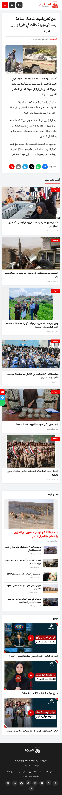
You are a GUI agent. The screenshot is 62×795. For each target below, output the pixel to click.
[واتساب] (38, 166)
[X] (31, 166)
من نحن (36, 765)
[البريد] (18, 166)
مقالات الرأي (33, 772)
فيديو (24, 772)
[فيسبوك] (45, 166)
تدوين (25, 776)
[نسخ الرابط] (12, 166)
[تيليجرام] (25, 166)
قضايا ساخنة (43, 772)
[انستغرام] (35, 783)
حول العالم (10, 772)
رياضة (18, 772)
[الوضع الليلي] (19, 5)
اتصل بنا (28, 765)
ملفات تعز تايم (34, 776)
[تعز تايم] (49, 5)
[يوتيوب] (41, 783)
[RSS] (31, 788)
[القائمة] (5, 5)
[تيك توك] (28, 782)
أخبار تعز (53, 39)
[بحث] (12, 5)
